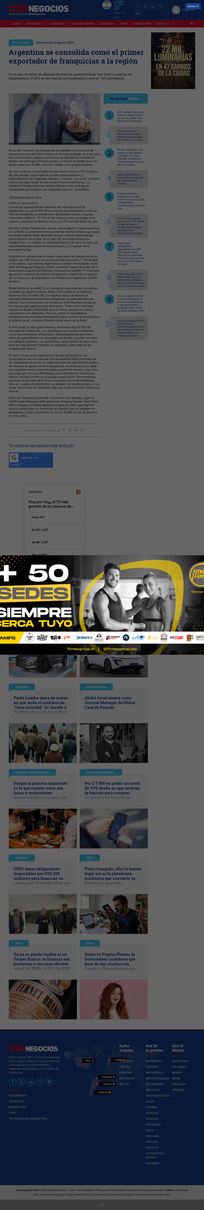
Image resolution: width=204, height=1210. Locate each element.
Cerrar (191, 6)
